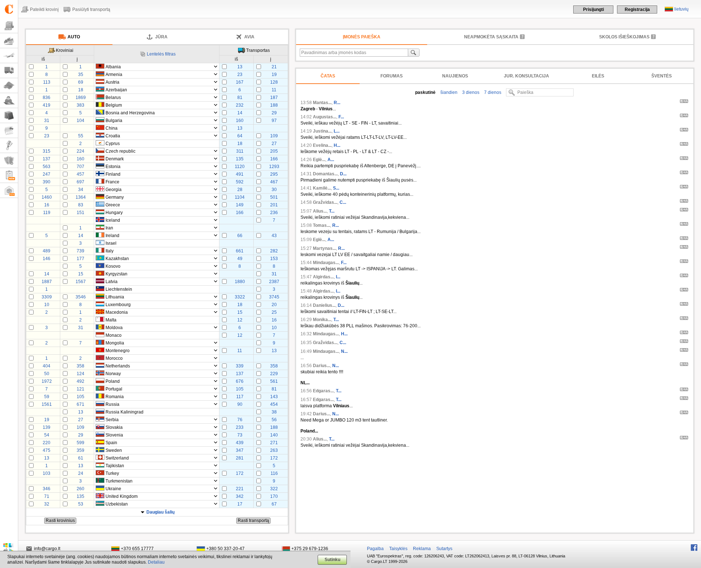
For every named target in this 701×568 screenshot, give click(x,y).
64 (239, 135)
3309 (47, 297)
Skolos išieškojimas (624, 36)
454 (274, 404)
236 (274, 212)
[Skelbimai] (9, 130)
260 (80, 488)
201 (274, 204)
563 (46, 166)
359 (80, 450)
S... (336, 188)
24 (80, 473)
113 (46, 82)
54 (46, 435)
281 (240, 458)
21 (274, 66)
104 (80, 120)
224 (80, 151)
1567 (81, 281)
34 (80, 189)
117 (240, 396)
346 (46, 488)
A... (330, 159)
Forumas (391, 76)
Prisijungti (593, 9)
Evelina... (322, 145)
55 (80, 135)
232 (240, 105)
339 (240, 366)
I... (338, 276)
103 (46, 473)
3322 (240, 297)
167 (240, 82)
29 (274, 112)
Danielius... (324, 305)
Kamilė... (322, 188)
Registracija (637, 9)
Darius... (321, 365)
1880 (240, 281)
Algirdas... (323, 276)
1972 (47, 381)
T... (331, 211)
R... (337, 102)
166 (274, 158)
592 (240, 181)
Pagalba (375, 548)
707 (80, 166)
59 (46, 396)
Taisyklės (398, 548)
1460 (47, 197)
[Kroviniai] (9, 25)
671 (80, 404)
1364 (81, 197)
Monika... (322, 319)
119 (46, 212)
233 (240, 427)
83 (80, 204)
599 (80, 442)
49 (239, 258)
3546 (81, 297)
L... (337, 131)
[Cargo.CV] (9, 175)
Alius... (320, 211)
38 (274, 412)
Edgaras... (323, 390)
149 (240, 204)
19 (274, 74)
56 (274, 419)
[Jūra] (9, 40)
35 (80, 74)
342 (240, 496)
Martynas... (324, 248)
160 (240, 120)
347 (240, 450)
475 (46, 450)
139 (46, 427)
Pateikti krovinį (44, 9)
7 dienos (492, 92)
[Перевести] (684, 102)
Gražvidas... (325, 202)
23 (239, 74)
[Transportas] (9, 70)
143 (274, 396)
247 (46, 174)
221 (240, 488)
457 (80, 174)
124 (80, 373)
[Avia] (9, 55)
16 (46, 204)
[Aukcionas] (9, 145)
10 (46, 304)
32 (46, 504)
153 (274, 258)
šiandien (448, 92)
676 (240, 381)
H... (337, 145)
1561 (47, 404)
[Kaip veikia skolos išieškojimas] (653, 36)
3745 (274, 297)
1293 (274, 166)
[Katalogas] (9, 115)
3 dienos (470, 92)
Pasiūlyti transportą (91, 9)
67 (274, 504)
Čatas (328, 76)
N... (344, 351)
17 (239, 504)
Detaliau (156, 562)
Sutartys (444, 548)
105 (240, 389)
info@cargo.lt (47, 548)
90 (239, 404)
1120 (240, 166)
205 (274, 151)
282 (274, 250)
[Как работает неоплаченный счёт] (522, 36)
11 (274, 89)
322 (274, 488)
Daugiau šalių (160, 512)
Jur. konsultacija (526, 76)
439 (240, 442)
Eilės (598, 76)
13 (239, 66)
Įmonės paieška (361, 36)
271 (274, 442)
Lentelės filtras (161, 54)
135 (240, 158)
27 (274, 143)
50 (46, 373)
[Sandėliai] (9, 190)
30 (274, 189)
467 (274, 181)
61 (80, 458)
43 (274, 235)
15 (80, 274)
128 (274, 82)
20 (274, 304)
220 (46, 442)
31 (46, 120)
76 (239, 419)
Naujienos (455, 76)
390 (46, 181)
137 (46, 158)
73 (239, 435)
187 (274, 97)
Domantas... (325, 173)
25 (274, 312)
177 (80, 258)
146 (46, 258)
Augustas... (324, 116)
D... (343, 173)
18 (80, 89)
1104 (240, 197)
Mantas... (322, 102)
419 (46, 105)
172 (274, 458)
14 (239, 112)
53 (80, 504)
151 (80, 212)
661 (240, 250)
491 (240, 174)
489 (46, 250)
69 (80, 82)
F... (341, 116)
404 (46, 366)
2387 (274, 281)
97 (274, 120)
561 (274, 381)
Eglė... (319, 159)
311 (240, 151)
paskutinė (425, 92)
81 (239, 97)
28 (239, 189)
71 (46, 496)
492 (80, 381)
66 (239, 235)
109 (274, 135)
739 (80, 250)
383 (80, 105)
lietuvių (681, 9)
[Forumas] (9, 100)
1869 (81, 97)
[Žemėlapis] (9, 85)
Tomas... (321, 225)
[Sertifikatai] (9, 160)
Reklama (422, 548)
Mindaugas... (326, 262)
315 (46, 151)
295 (274, 174)
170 (274, 496)
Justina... (322, 131)
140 (274, 435)
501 (274, 197)
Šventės (661, 76)
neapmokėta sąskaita (491, 36)
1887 (47, 281)
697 (80, 181)
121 (80, 389)
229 (274, 373)
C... (343, 202)
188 (274, 105)
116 (274, 473)
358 (80, 366)
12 (239, 320)
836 (46, 97)
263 (274, 450)
